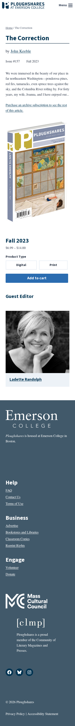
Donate (10, 574)
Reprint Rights (15, 545)
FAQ (9, 490)
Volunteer (12, 567)
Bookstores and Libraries (22, 532)
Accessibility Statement (43, 713)
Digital (21, 265)
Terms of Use (14, 503)
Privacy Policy (15, 713)
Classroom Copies (18, 539)
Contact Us (13, 497)
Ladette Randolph (26, 379)
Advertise (12, 525)
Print (53, 265)
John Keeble (21, 51)
